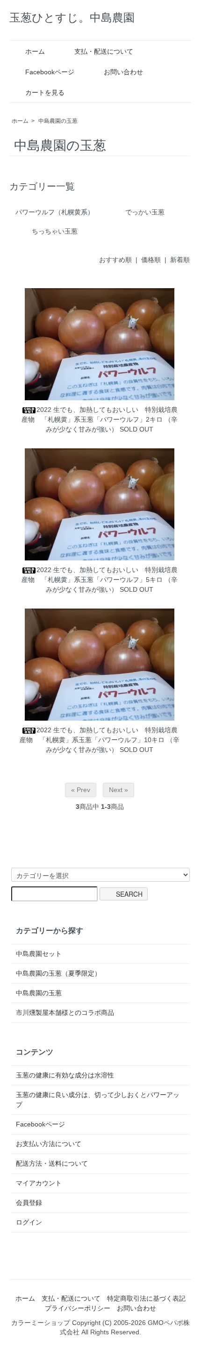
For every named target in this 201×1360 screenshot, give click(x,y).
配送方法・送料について (52, 1163)
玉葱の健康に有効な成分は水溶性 (65, 1075)
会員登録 (29, 1202)
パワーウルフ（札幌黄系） (54, 212)
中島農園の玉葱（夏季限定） (58, 973)
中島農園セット (39, 953)
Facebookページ (49, 72)
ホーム (35, 51)
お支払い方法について (48, 1144)
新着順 (180, 259)
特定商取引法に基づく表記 (146, 1298)
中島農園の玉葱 (58, 121)
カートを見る (45, 92)
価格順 (151, 259)
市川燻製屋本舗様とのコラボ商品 (65, 1012)
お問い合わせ (123, 72)
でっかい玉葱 (145, 212)
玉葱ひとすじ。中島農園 (72, 17)
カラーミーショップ (40, 1322)
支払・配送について (103, 51)
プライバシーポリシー (77, 1308)
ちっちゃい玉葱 (55, 231)
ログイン (29, 1222)
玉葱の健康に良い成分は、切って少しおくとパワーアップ (97, 1099)
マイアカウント (39, 1183)
